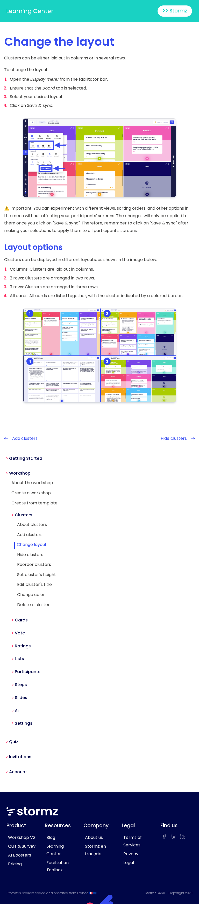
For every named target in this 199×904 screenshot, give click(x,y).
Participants (27, 672)
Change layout (32, 544)
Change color (31, 595)
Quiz (13, 742)
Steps (21, 685)
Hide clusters (30, 555)
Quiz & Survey (21, 846)
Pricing (15, 864)
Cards (21, 620)
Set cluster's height (36, 575)
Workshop (20, 473)
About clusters (32, 525)
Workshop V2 (21, 837)
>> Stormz (174, 10)
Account (18, 772)
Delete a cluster (33, 605)
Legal (128, 863)
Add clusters (29, 535)
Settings (23, 723)
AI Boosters (19, 855)
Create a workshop (31, 493)
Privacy (130, 854)
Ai (17, 711)
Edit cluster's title (34, 584)
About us (94, 837)
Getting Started (25, 458)
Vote (20, 633)
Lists (19, 659)
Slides (21, 698)
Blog (50, 837)
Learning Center (29, 11)
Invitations (20, 757)
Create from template (34, 503)
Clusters (23, 515)
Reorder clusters (34, 564)
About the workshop (32, 483)
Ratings (23, 646)
